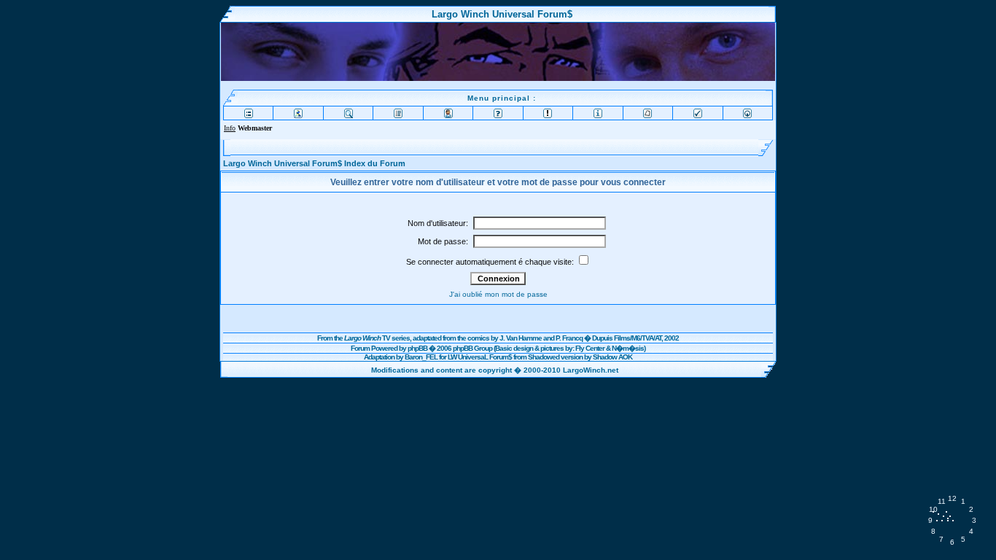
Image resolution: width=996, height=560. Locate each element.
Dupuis (602, 338)
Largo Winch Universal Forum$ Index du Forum (314, 163)
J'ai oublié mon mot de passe (498, 294)
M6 (635, 338)
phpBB (417, 348)
